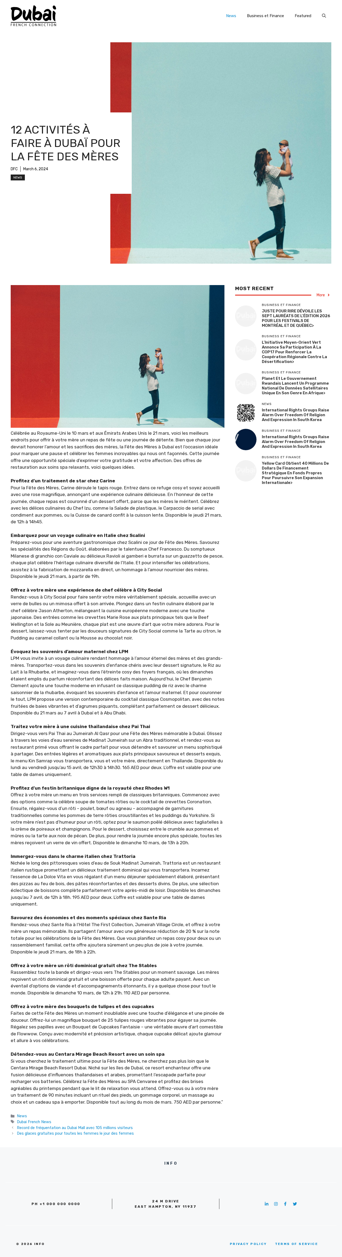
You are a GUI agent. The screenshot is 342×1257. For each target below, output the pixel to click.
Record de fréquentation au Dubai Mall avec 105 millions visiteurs (75, 1127)
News (231, 15)
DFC (14, 169)
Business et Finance (265, 15)
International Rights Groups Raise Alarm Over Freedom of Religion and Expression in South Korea (295, 414)
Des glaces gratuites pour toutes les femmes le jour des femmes (75, 1133)
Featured (303, 15)
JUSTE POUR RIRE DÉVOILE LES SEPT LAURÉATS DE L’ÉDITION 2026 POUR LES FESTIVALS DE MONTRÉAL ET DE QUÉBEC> (296, 318)
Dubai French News (34, 1121)
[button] (324, 16)
